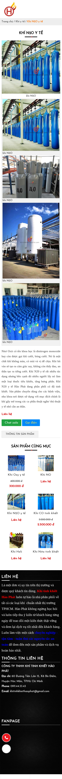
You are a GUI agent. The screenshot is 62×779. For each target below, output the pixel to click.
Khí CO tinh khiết (46, 513)
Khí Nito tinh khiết (46, 551)
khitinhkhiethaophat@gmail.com (29, 691)
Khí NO (45, 474)
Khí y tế (20, 21)
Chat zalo (11, 422)
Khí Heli (16, 551)
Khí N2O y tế (16, 513)
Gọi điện (31, 422)
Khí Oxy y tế (16, 474)
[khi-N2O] (31, 93)
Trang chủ (7, 21)
